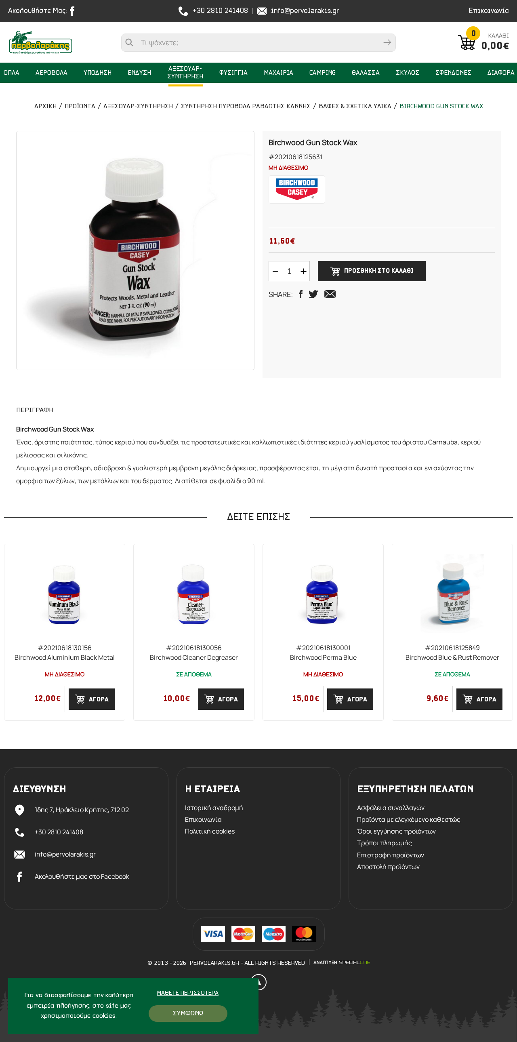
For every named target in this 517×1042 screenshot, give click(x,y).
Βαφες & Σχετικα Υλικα (355, 106)
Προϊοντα (80, 106)
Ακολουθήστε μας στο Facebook (82, 876)
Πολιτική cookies (210, 831)
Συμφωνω (188, 1013)
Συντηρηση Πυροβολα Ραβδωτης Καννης (246, 106)
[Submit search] (387, 42)
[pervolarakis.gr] (48, 42)
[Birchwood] (297, 189)
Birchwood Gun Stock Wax (441, 106)
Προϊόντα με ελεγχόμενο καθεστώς (408, 819)
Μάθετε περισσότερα (188, 993)
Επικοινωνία (489, 11)
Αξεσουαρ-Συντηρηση (138, 106)
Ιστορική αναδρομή (214, 808)
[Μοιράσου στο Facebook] (301, 294)
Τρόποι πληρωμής (384, 843)
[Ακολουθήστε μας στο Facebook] (74, 11)
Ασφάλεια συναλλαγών (391, 808)
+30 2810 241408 (220, 11)
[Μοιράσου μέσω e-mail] (330, 294)
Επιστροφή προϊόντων (390, 855)
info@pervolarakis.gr (305, 11)
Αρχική (45, 106)
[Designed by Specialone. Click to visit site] (341, 962)
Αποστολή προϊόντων (388, 867)
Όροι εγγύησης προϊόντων (396, 831)
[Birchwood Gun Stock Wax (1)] (135, 250)
